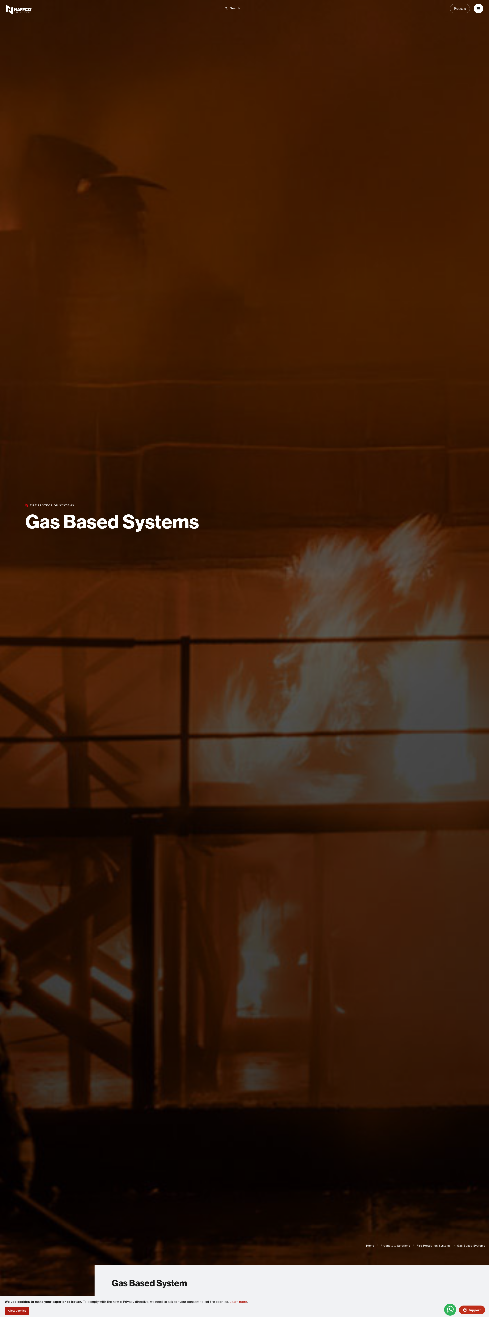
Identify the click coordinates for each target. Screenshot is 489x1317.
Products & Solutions (395, 1245)
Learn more (238, 1302)
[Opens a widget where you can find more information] (472, 1310)
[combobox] (247, 8)
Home (370, 1245)
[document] (245, 1307)
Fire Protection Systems (434, 1245)
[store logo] (84, 9)
